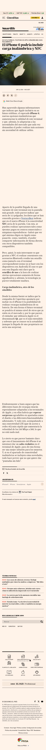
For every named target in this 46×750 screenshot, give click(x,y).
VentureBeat (27, 218)
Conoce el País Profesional (23, 684)
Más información (7, 494)
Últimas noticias (9, 576)
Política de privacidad (11, 730)
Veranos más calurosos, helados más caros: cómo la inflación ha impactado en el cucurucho (21, 590)
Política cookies (21, 727)
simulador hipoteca (23, 659)
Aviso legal (13, 727)
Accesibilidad (22, 730)
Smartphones (7, 34)
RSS (32, 730)
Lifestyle (37, 34)
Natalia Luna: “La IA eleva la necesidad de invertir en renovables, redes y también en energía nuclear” (21, 604)
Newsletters (37, 730)
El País (41, 22)
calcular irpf (9, 659)
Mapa (28, 730)
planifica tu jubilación (9, 667)
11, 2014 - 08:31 (23, 89)
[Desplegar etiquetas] (42, 484)
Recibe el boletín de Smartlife (15, 469)
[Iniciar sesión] (42, 18)
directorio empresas (37, 667)
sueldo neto (37, 659)
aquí (34, 499)
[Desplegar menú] (3, 18)
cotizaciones (9, 675)
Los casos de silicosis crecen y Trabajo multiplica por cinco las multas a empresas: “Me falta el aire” (22, 582)
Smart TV (22, 34)
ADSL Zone (38, 29)
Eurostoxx (12, 626)
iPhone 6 (5, 484)
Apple (29, 484)
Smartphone (21, 484)
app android (36, 675)
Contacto (6, 727)
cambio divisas (23, 667)
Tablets (15, 34)
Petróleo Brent (36, 13)
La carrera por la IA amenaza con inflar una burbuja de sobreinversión (21, 596)
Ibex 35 (5, 13)
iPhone (12, 484)
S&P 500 (19, 13)
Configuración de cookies (34, 727)
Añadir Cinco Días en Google (14, 101)
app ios (23, 675)
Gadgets (29, 34)
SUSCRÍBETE (35, 18)
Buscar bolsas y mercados (13, 615)
